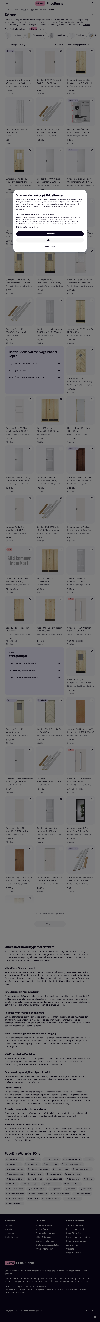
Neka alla (50, 240)
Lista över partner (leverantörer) (27, 227)
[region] (50, 221)
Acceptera (50, 234)
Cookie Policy (20, 209)
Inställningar (50, 246)
